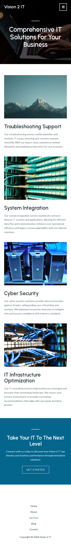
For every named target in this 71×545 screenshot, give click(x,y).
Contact (33, 529)
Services (33, 517)
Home (34, 505)
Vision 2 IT (14, 7)
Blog (33, 523)
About (33, 511)
